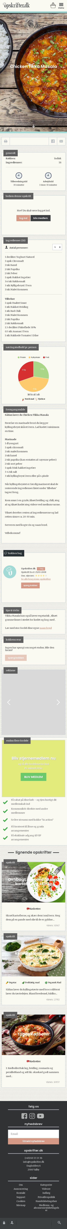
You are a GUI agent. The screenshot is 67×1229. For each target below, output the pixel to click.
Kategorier (46, 1185)
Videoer (46, 1189)
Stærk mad (29, 399)
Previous (9, 702)
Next (57, 702)
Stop (4, 702)
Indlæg (46, 1193)
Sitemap (20, 1205)
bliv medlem (40, 218)
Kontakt (20, 1193)
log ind (23, 218)
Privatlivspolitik (46, 1197)
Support (20, 1197)
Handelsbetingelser (46, 1201)
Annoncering (21, 1189)
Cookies (20, 1201)
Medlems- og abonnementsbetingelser (46, 1208)
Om (21, 1185)
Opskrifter (16, 6)
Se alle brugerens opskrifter (36, 579)
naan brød (46, 628)
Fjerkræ (41, 399)
